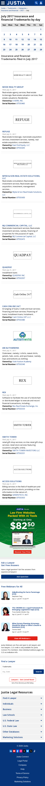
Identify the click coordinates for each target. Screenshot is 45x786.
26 (22, 49)
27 (29, 49)
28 (35, 49)
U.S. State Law (10, 726)
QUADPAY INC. (18, 275)
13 (29, 39)
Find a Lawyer (8, 661)
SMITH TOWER (9, 437)
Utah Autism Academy (21, 361)
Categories (23, 8)
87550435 (21, 148)
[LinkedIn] (10, 751)
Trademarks (12, 8)
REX (4, 392)
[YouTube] (14, 751)
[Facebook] (17, 751)
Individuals (8, 703)
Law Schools (9, 714)
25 (16, 49)
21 (35, 44)
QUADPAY (7, 267)
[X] (31, 751)
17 (10, 44)
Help (22, 769)
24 (10, 49)
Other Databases (11, 731)
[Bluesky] (27, 751)
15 (41, 39)
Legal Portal (22, 761)
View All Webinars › (22, 638)
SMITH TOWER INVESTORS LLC (26, 450)
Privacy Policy (22, 777)
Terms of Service (22, 773)
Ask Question (22, 576)
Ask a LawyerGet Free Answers (10, 564)
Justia (3, 8)
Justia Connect (22, 757)
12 (22, 39)
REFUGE (6, 131)
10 (10, 39)
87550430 (21, 197)
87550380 (21, 320)
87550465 (21, 103)
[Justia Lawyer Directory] (34, 751)
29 (41, 49)
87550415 (21, 239)
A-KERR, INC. (17, 100)
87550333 (21, 409)
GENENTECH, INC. (20, 495)
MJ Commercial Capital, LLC (24, 236)
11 (16, 39)
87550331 (21, 453)
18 (16, 44)
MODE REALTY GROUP (13, 87)
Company (23, 765)
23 (4, 49)
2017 (22, 10)
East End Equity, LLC (21, 145)
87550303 (21, 497)
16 (4, 44)
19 (22, 44)
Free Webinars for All (11, 586)
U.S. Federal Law (11, 720)
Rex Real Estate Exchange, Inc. (25, 406)
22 (41, 44)
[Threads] (24, 751)
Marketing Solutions (13, 737)
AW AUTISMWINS (10, 348)
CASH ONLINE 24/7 (11, 306)
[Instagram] (21, 751)
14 (35, 39)
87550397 (21, 278)
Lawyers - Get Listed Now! (22, 679)
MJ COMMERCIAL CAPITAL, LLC (17, 225)
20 (29, 44)
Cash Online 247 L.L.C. (21, 317)
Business (7, 709)
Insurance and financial (9, 10)
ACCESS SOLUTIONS (12, 481)
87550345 (21, 364)
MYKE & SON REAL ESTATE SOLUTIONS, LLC (21, 177)
